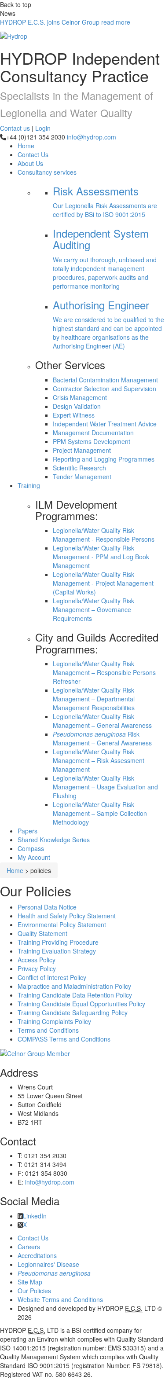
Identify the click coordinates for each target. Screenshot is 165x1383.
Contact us (15, 128)
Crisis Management (80, 397)
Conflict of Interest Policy (52, 977)
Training (29, 485)
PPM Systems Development (91, 441)
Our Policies (34, 1290)
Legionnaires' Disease (48, 1264)
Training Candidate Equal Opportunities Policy (81, 1003)
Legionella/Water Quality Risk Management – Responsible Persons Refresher (104, 672)
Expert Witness (74, 415)
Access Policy (36, 959)
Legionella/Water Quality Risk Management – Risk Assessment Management (98, 760)
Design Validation (77, 406)
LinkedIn (35, 1215)
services (47, 172)
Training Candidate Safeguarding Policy (73, 1012)
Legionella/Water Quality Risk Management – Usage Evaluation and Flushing (105, 787)
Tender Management (82, 476)
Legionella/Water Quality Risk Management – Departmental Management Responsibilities (94, 699)
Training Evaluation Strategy (57, 950)
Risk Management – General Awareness (102, 738)
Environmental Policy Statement (62, 924)
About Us (30, 163)
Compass (31, 848)
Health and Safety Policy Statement (67, 915)
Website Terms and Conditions (60, 1299)
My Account (34, 857)
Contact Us (33, 154)
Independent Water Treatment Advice (105, 423)
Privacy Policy (37, 968)
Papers (27, 830)
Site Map (30, 1281)
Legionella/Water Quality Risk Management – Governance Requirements (93, 609)
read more (65, 22)
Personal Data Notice (47, 906)
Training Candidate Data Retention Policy (75, 994)
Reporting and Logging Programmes (103, 459)
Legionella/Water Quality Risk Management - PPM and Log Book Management (101, 556)
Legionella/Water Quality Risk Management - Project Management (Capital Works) (103, 583)
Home (15, 870)
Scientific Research (79, 467)
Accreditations (37, 1255)
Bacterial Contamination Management (105, 379)
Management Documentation (93, 432)
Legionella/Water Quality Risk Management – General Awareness (102, 721)
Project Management (82, 450)
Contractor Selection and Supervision (104, 388)
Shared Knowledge (54, 839)
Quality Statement (42, 933)
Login (43, 128)
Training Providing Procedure (58, 942)
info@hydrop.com (91, 136)
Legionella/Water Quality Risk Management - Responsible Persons (103, 534)
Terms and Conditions (48, 1030)
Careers (29, 1246)
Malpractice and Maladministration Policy (74, 986)
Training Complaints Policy (54, 1021)
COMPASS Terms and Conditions (64, 1038)
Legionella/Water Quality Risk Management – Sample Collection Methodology (100, 813)
